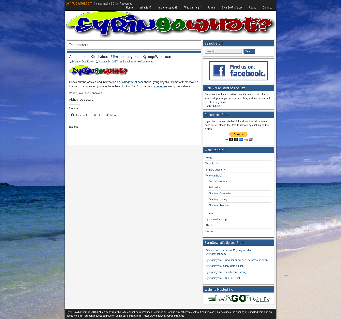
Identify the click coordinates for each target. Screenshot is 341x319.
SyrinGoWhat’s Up (232, 7)
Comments (147, 61)
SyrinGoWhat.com (79, 3)
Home (129, 7)
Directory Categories (220, 193)
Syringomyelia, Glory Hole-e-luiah (224, 265)
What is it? (145, 7)
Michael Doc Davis (83, 61)
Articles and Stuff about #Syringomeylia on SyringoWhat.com (120, 56)
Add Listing (214, 187)
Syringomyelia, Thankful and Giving (225, 272)
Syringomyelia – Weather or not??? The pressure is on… (237, 260)
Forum (211, 7)
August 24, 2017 (108, 61)
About (252, 7)
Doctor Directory (217, 181)
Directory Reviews (218, 205)
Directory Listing (217, 199)
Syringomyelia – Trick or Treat (222, 278)
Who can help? (192, 7)
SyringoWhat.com (132, 82)
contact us (160, 86)
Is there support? (167, 7)
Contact (267, 7)
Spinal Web (129, 61)
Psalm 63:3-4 (212, 106)
